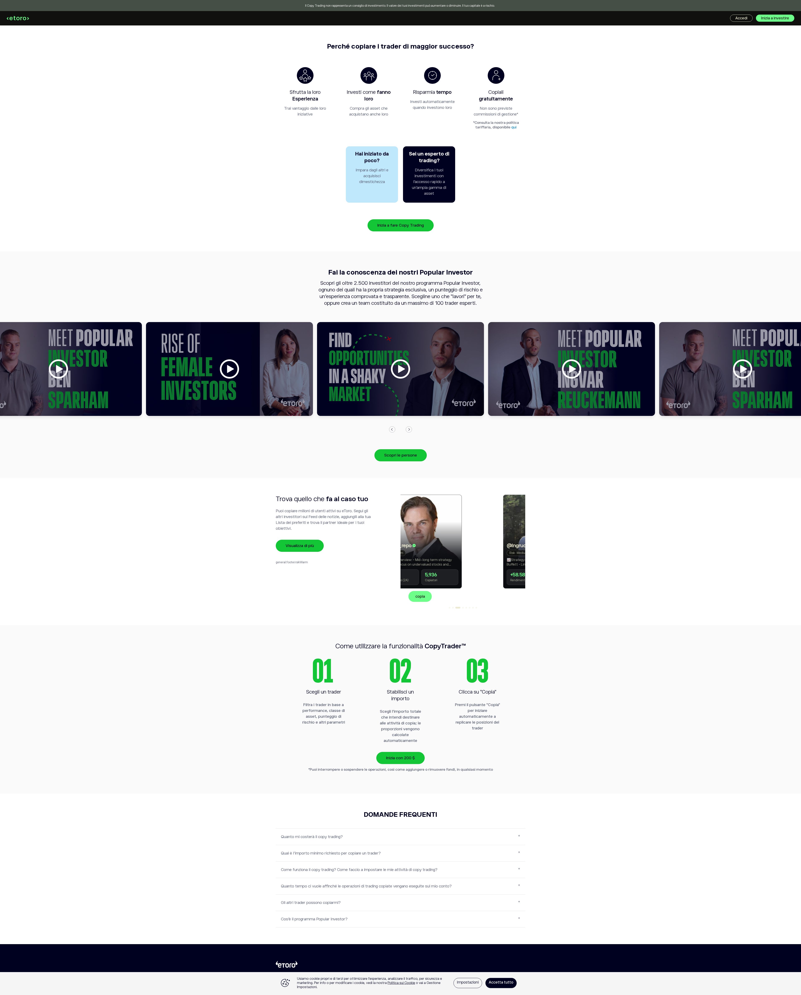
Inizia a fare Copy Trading (400, 225)
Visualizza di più (300, 545)
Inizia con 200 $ (400, 758)
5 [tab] (466, 608)
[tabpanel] (462, 548)
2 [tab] (453, 608)
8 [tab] (476, 608)
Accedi (741, 18)
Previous (392, 429)
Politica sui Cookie (401, 983)
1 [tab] (449, 608)
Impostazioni (468, 982)
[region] (400, 983)
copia (463, 596)
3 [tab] (457, 608)
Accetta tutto (501, 982)
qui (513, 127)
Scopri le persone (400, 455)
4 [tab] (463, 608)
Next (409, 429)
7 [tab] (473, 608)
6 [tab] (469, 608)
